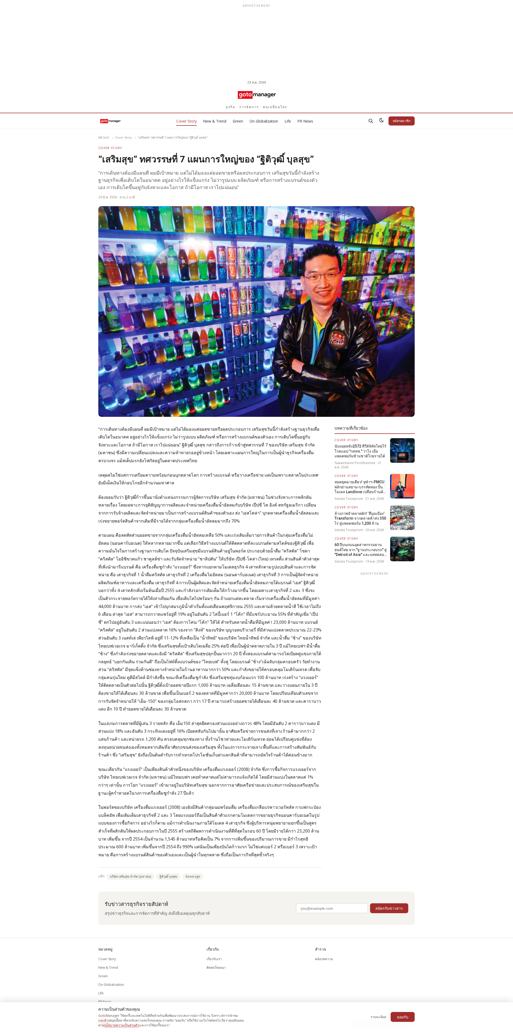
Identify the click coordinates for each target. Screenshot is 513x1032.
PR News (305, 121)
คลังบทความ (324, 959)
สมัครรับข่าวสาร (389, 908)
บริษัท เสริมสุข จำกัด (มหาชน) (130, 876)
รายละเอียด (378, 1017)
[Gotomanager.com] (256, 94)
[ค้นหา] (371, 121)
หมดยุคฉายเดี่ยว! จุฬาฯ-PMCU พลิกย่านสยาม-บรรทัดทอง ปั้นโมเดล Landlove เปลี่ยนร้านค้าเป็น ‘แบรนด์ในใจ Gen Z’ (360, 487)
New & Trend (214, 121)
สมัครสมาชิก (401, 121)
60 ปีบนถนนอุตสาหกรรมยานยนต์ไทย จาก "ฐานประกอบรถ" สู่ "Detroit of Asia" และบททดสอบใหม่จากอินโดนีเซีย (361, 550)
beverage (193, 876)
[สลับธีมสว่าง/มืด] (381, 120)
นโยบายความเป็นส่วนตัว (121, 1025)
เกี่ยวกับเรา (214, 959)
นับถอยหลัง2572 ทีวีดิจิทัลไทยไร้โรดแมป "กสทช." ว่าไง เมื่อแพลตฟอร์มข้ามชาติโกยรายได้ (360, 451)
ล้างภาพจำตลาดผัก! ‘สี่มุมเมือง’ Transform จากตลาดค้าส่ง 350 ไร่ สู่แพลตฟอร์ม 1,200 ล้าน (360, 518)
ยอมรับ (402, 1016)
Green (238, 121)
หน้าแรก (103, 137)
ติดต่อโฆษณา (216, 967)
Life (288, 121)
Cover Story (186, 121)
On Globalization (264, 121)
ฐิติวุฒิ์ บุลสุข (168, 876)
